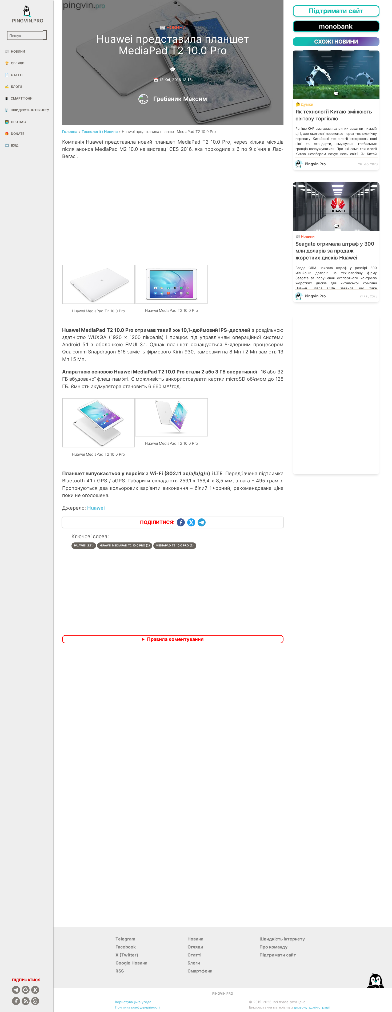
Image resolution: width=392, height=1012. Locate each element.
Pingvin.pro (26, 20)
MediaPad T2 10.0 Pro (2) (175, 545)
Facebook (125, 947)
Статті (13, 75)
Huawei (96, 508)
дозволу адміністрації (312, 1007)
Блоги (13, 87)
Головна (69, 131)
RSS (119, 971)
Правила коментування (175, 639)
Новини (15, 51)
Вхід (11, 145)
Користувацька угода (133, 1002)
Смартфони (19, 98)
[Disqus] (173, 718)
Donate (14, 134)
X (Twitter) (126, 955)
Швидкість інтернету (27, 110)
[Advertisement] (172, 213)
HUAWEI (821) (84, 545)
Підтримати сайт (277, 955)
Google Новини (131, 963)
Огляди (15, 63)
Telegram (125, 939)
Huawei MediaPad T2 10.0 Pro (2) (125, 545)
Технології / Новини (100, 131)
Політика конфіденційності (137, 1007)
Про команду (273, 947)
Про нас (15, 122)
